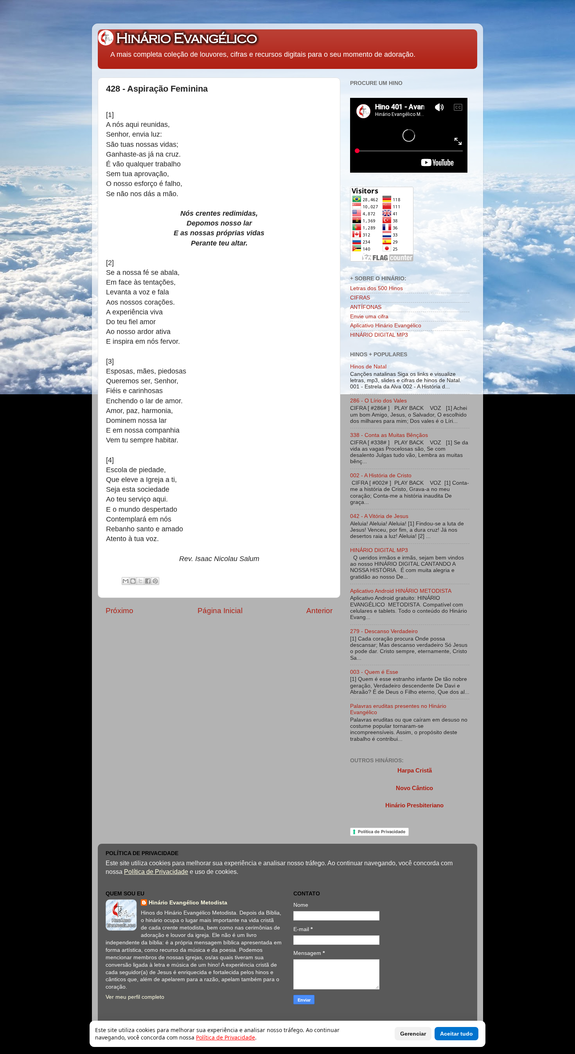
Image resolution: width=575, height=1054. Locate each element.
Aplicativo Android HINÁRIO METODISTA (400, 591)
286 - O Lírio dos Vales (378, 401)
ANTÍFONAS (365, 307)
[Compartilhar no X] (140, 581)
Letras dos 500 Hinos (376, 288)
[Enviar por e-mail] (125, 581)
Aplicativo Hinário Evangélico (385, 325)
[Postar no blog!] (133, 581)
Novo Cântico (414, 788)
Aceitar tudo (456, 1034)
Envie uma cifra (369, 316)
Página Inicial (220, 610)
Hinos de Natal (368, 367)
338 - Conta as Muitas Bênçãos (389, 435)
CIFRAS (360, 298)
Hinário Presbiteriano (414, 805)
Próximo (119, 610)
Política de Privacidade (382, 831)
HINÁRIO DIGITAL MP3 (379, 335)
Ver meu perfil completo (135, 997)
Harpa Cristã (414, 770)
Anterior (319, 610)
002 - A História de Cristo (380, 475)
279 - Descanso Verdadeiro (384, 631)
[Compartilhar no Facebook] (148, 581)
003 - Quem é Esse (374, 672)
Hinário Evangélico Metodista (188, 903)
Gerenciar (413, 1034)
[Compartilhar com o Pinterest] (155, 581)
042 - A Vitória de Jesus (379, 516)
